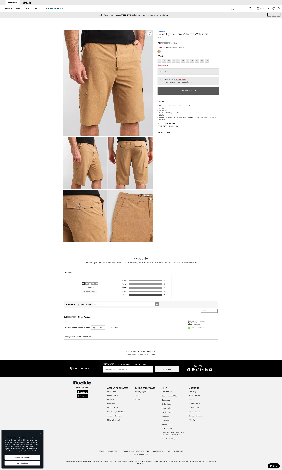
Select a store (180, 80)
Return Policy (167, 408)
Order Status (166, 404)
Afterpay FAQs (167, 428)
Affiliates (192, 420)
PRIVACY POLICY (113, 451)
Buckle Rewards (113, 395)
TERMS (101, 451)
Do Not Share (22, 463)
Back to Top (86, 337)
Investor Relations (195, 416)
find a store (81, 368)
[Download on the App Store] (82, 391)
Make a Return (112, 408)
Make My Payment (141, 391)
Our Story (192, 391)
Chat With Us (167, 392)
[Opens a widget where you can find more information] (274, 466)
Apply (137, 395)
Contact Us (166, 400)
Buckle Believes (194, 404)
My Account (111, 391)
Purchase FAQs (167, 412)
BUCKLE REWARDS (54, 8)
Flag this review (113, 328)
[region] (22, 449)
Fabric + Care (164, 132)
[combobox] (239, 8)
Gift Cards (111, 404)
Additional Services (114, 416)
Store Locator (167, 424)
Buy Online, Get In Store (116, 412)
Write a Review (90, 292)
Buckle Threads (194, 395)
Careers (192, 400)
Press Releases (194, 412)
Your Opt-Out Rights (169, 439)
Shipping (165, 416)
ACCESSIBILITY (157, 451)
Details (161, 101)
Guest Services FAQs (169, 396)
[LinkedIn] (206, 369)
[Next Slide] (278, 14)
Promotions (166, 420)
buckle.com (33, 438)
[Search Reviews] (157, 304)
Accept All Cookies (22, 457)
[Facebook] (188, 369)
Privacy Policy (20, 451)
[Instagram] (202, 369)
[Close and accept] (40, 433)
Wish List (110, 400)
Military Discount (113, 420)
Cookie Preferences (175, 451)
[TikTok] (197, 369)
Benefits (138, 400)
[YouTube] (211, 369)
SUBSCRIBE (167, 369)
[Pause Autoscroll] (274, 14)
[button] (8, 8)
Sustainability (194, 408)
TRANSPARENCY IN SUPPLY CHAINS (136, 451)
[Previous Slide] (269, 14)
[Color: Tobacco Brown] (159, 51)
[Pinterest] (193, 369)
